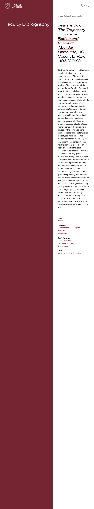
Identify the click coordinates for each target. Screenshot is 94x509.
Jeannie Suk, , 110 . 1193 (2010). (71, 43)
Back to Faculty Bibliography (71, 16)
